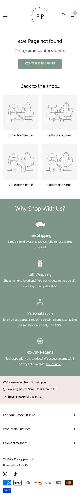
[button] (72, 14)
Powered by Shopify (15, 465)
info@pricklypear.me (28, 396)
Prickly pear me (23, 459)
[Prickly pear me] (39, 15)
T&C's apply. (53, 364)
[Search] (63, 14)
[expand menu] (5, 14)
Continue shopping (40, 63)
